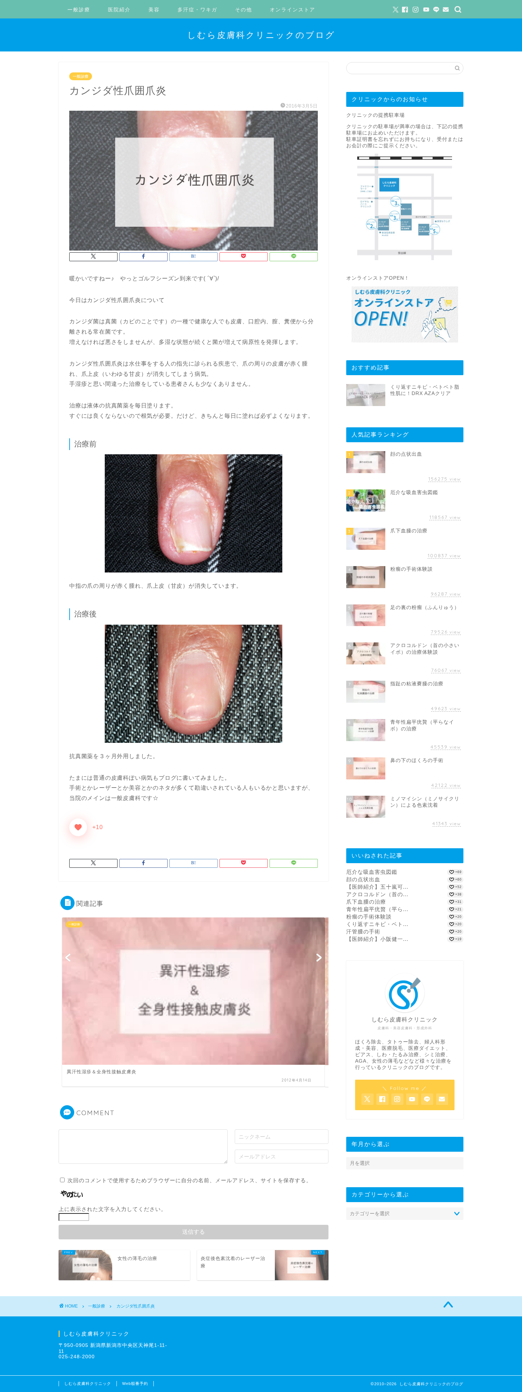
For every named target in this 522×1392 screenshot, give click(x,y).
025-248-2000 (77, 1356)
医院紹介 (119, 9)
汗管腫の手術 (363, 931)
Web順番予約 (135, 1383)
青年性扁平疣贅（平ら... (377, 909)
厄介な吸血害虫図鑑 (371, 872)
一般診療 (78, 9)
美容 (154, 9)
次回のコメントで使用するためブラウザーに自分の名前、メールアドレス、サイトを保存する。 (189, 1180)
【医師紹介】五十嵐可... (377, 887)
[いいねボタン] (78, 827)
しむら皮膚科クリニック (87, 1383)
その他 (243, 9)
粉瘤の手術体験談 (369, 917)
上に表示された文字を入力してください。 (113, 1209)
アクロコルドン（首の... (377, 894)
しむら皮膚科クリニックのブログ (261, 34)
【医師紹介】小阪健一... (377, 939)
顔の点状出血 (363, 879)
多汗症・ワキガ (197, 9)
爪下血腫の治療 (366, 902)
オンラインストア (292, 9)
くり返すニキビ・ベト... (377, 924)
